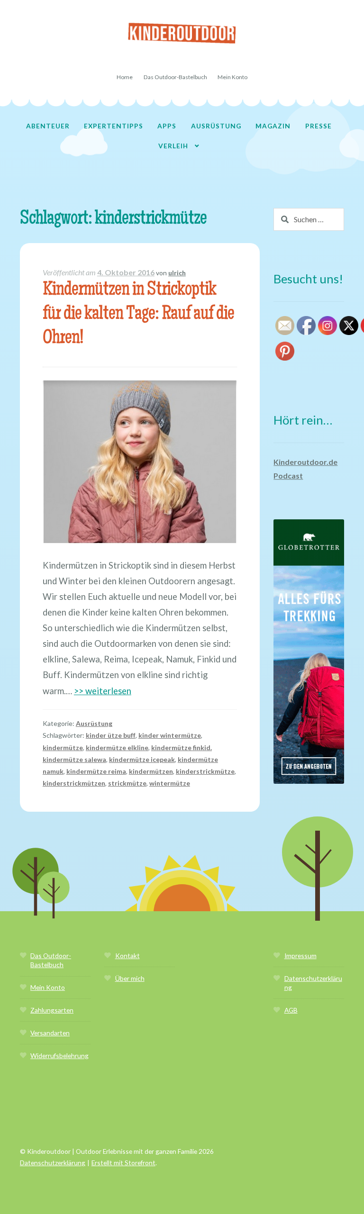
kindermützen (151, 771)
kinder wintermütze (169, 735)
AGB (291, 1010)
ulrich (177, 273)
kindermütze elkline (117, 747)
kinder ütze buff (111, 735)
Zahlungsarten (51, 1010)
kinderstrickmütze (205, 771)
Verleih (173, 146)
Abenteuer (48, 126)
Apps (166, 126)
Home (125, 77)
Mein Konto (232, 77)
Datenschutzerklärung (52, 1163)
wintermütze (169, 783)
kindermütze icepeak (142, 759)
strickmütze (127, 783)
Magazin (273, 126)
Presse (318, 126)
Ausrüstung (216, 126)
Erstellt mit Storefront (123, 1163)
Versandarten (50, 1033)
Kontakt (127, 955)
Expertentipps (113, 126)
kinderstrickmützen (74, 783)
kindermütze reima (96, 771)
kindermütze (63, 747)
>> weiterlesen (102, 691)
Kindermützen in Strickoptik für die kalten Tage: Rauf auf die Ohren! (138, 315)
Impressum (300, 955)
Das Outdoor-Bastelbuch (175, 77)
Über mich (130, 978)
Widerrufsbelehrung (59, 1055)
